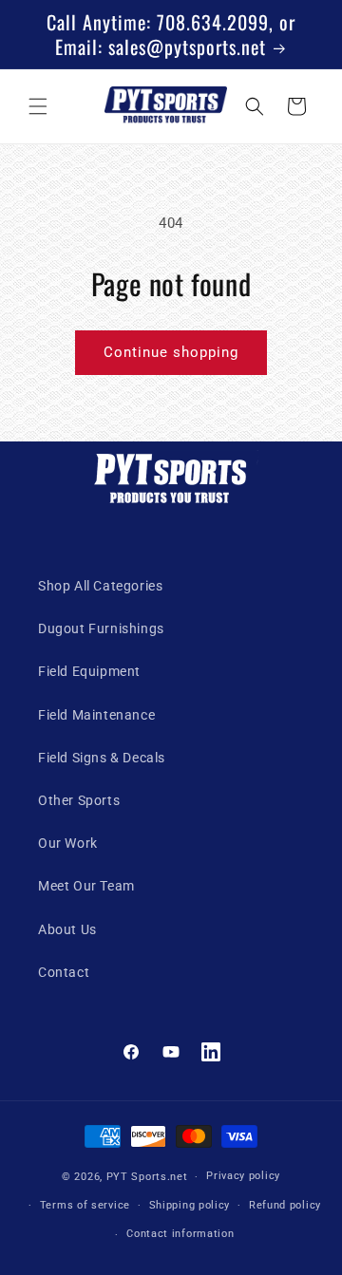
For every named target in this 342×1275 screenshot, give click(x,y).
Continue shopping (171, 352)
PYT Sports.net (147, 1177)
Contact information (180, 1234)
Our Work (68, 843)
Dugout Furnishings (101, 628)
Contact (63, 972)
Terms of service (85, 1205)
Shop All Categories (100, 585)
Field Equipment (89, 671)
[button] (38, 106)
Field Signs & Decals (101, 757)
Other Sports (79, 800)
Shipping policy (190, 1205)
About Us (67, 929)
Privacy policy (243, 1176)
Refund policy (285, 1205)
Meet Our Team (86, 885)
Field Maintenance (96, 714)
